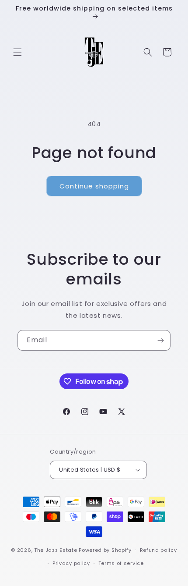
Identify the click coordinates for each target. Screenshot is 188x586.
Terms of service (121, 563)
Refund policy (158, 550)
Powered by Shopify (105, 549)
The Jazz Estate (55, 549)
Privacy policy (71, 563)
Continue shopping (94, 186)
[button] (17, 52)
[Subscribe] (160, 340)
